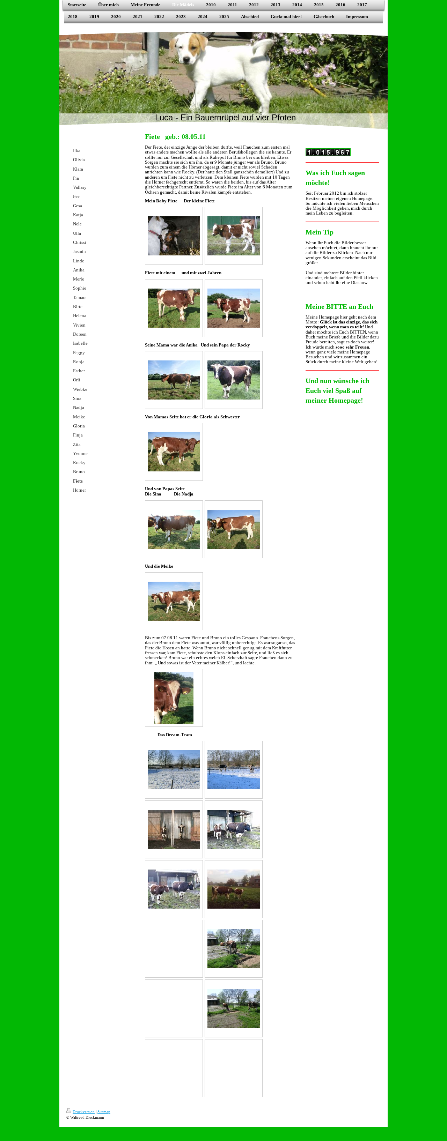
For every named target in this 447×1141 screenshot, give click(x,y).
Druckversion (84, 1112)
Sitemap (103, 1112)
